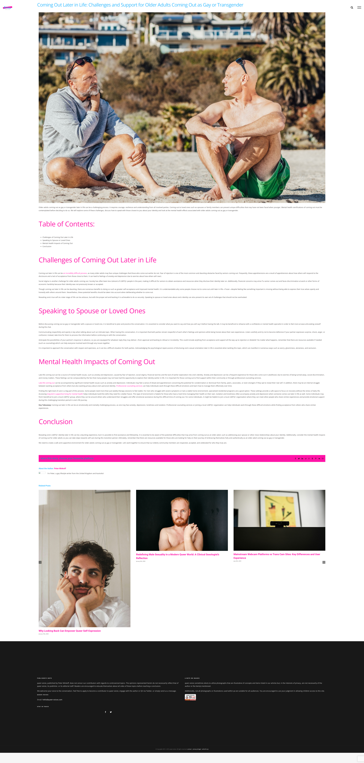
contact (189, 749)
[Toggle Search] (352, 7)
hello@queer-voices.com (52, 699)
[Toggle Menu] (359, 7)
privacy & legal (197, 749)
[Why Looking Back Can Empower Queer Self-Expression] (84, 558)
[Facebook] (105, 712)
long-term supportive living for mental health (65, 394)
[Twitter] (111, 712)
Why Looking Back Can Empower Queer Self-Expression (70, 631)
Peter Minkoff (60, 468)
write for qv (205, 749)
